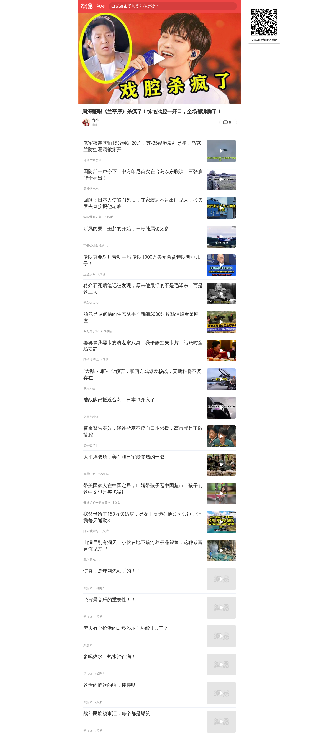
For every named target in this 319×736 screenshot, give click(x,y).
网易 (86, 6)
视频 (101, 6)
